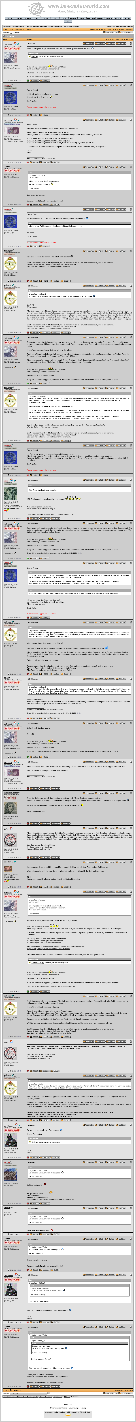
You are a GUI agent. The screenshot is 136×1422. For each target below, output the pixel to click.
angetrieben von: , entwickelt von (68, 1412)
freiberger (8, 251)
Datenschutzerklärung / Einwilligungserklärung (68, 1408)
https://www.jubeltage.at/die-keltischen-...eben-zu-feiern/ (48, 949)
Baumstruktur (119, 1390)
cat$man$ (8, 44)
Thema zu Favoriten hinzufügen (122, 29)
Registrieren (128, 26)
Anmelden (119, 26)
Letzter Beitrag (8, 29)
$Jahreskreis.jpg (37, 963)
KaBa (6, 829)
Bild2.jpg (34, 1142)
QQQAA (7, 166)
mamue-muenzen (11, 793)
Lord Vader (8, 1126)
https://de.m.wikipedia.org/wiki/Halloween (43, 1007)
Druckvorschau (93, 29)
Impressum (68, 1404)
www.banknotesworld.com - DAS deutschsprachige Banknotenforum (27, 26)
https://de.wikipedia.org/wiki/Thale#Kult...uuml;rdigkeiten (48, 141)
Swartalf (7, 1208)
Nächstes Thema (126, 39)
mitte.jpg (34, 57)
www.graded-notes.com (36, 811)
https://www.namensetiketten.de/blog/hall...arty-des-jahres (49, 350)
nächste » (17, 32)
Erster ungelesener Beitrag (22, 29)
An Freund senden (105, 29)
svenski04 (8, 121)
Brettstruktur (129, 1390)
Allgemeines (57, 26)
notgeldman (9, 862)
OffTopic (67, 26)
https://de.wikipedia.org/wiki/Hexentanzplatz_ (44, 143)
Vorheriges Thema (113, 39)
